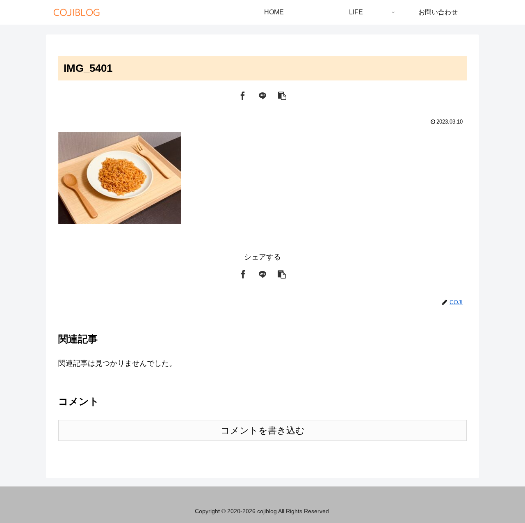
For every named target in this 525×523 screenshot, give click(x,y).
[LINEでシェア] (262, 95)
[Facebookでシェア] (243, 95)
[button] (282, 95)
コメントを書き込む (263, 430)
